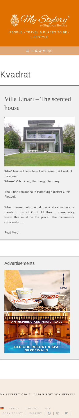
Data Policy (13, 413)
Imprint (35, 413)
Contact (32, 408)
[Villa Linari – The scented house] (39, 142)
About (14, 408)
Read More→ (12, 232)
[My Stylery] (39, 26)
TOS (48, 408)
